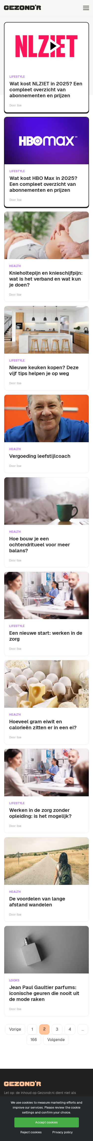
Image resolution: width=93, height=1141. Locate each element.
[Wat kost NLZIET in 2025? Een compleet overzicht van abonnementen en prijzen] (46, 46)
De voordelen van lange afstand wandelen (37, 902)
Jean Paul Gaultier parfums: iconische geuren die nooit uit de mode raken (44, 993)
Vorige (15, 1029)
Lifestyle (17, 77)
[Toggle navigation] (86, 7)
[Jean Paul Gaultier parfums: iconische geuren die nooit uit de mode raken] (46, 949)
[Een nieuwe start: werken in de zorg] (46, 595)
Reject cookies (31, 1132)
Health (15, 266)
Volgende (56, 1039)
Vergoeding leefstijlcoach (39, 456)
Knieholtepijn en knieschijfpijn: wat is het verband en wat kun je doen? (46, 279)
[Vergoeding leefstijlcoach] (46, 418)
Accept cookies (46, 1122)
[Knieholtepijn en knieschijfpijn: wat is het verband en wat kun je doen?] (46, 235)
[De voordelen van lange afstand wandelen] (46, 861)
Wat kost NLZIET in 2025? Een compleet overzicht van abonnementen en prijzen (45, 89)
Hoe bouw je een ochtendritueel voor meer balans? (39, 544)
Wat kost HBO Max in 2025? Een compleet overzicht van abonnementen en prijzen (43, 184)
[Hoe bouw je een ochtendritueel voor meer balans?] (46, 501)
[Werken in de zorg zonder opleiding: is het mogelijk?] (46, 772)
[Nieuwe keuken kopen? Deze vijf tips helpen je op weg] (46, 330)
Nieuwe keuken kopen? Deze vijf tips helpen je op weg (44, 370)
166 (34, 1039)
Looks (14, 980)
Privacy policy (62, 1132)
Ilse (19, 105)
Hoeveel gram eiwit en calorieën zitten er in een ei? (43, 724)
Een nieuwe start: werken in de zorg (45, 636)
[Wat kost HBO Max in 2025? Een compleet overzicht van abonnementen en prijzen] (46, 141)
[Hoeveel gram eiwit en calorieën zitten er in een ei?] (46, 684)
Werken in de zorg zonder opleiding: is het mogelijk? (40, 813)
